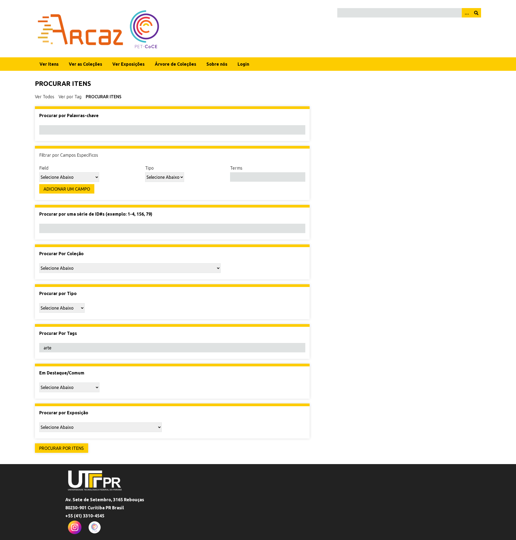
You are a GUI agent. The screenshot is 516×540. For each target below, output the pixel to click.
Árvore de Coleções (175, 64)
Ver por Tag (70, 96)
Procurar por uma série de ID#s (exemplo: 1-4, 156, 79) (95, 214)
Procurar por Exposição (63, 412)
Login (243, 64)
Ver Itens (49, 64)
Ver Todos (44, 96)
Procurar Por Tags (58, 333)
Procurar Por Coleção (61, 253)
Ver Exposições (128, 64)
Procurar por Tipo (58, 293)
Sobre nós (216, 64)
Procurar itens (103, 96)
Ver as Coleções (85, 64)
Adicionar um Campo (67, 189)
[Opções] (466, 12)
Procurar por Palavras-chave (69, 115)
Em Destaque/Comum (61, 372)
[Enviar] (476, 12)
